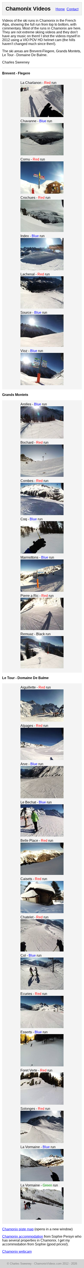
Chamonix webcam (17, 1251)
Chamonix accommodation (22, 1236)
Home (60, 9)
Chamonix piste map (18, 1229)
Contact (72, 9)
